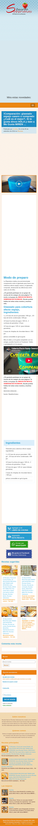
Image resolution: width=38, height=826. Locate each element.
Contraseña (6, 688)
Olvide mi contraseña (7, 703)
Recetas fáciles (11, 626)
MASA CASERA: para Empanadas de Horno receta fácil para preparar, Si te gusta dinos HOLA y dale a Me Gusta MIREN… (21, 810)
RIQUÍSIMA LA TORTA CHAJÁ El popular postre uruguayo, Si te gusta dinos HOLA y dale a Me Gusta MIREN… (28, 624)
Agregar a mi (20, 529)
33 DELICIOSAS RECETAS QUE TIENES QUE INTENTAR (28, 579)
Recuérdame (7, 695)
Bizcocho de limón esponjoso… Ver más (9, 636)
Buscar (6, 665)
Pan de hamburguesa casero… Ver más (9, 600)
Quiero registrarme (7, 705)
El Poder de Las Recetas (19, 14)
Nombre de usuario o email (10, 682)
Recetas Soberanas (25, 754)
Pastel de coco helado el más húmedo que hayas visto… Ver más (28, 597)
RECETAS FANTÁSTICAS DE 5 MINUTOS (27, 590)
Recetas (20, 131)
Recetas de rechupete (15, 763)
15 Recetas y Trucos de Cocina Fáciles (20, 746)
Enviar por (21, 544)
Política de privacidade (27, 823)
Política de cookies (16, 823)
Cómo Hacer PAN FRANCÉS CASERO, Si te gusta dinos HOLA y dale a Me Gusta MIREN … (22, 792)
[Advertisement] (19, 37)
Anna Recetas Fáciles (22, 750)
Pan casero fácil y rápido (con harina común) (8, 590)
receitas (15, 129)
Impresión (18, 537)
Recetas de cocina (26, 775)
